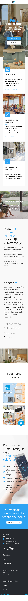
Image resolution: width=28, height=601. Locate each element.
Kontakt (5, 589)
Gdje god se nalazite (14, 466)
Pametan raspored (13, 478)
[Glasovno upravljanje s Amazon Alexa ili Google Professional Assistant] (4, 489)
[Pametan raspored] (4, 478)
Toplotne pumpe (7, 563)
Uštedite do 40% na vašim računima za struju (13, 472)
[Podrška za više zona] (4, 482)
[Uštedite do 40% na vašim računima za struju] (4, 472)
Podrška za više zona (14, 481)
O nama (5, 585)
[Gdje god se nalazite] (4, 466)
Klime (4, 559)
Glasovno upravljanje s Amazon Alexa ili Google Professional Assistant (14, 488)
